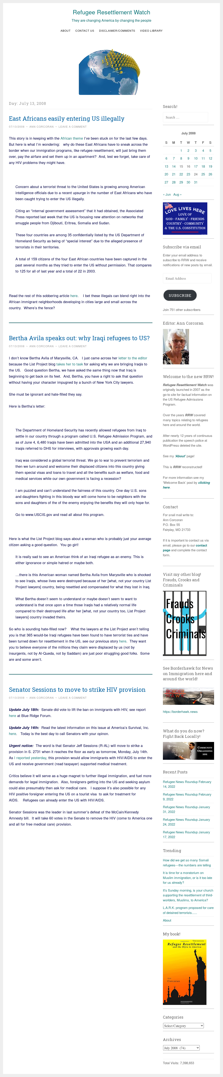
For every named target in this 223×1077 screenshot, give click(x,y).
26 (210, 174)
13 (166, 166)
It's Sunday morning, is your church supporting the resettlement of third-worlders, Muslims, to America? (188, 895)
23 (188, 174)
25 (203, 174)
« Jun (167, 194)
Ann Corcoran (41, 126)
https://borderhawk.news (180, 711)
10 (196, 158)
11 (203, 158)
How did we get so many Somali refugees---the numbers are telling (187, 862)
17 (196, 166)
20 (166, 174)
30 (188, 182)
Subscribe (180, 295)
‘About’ (180, 456)
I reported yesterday (30, 757)
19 (210, 166)
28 (174, 182)
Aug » (177, 194)
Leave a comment (73, 126)
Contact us (84, 30)
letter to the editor (132, 357)
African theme (72, 138)
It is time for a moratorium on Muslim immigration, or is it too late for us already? (187, 877)
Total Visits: (171, 1062)
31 (196, 182)
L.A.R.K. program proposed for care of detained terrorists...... (188, 910)
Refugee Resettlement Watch (111, 12)
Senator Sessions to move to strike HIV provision (77, 689)
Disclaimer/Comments (117, 30)
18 (203, 166)
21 (174, 174)
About (66, 30)
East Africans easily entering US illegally (67, 118)
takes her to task (70, 364)
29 (181, 182)
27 (166, 182)
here (74, 295)
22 (181, 174)
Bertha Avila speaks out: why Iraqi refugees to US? (79, 338)
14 (174, 166)
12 (210, 158)
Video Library (151, 30)
